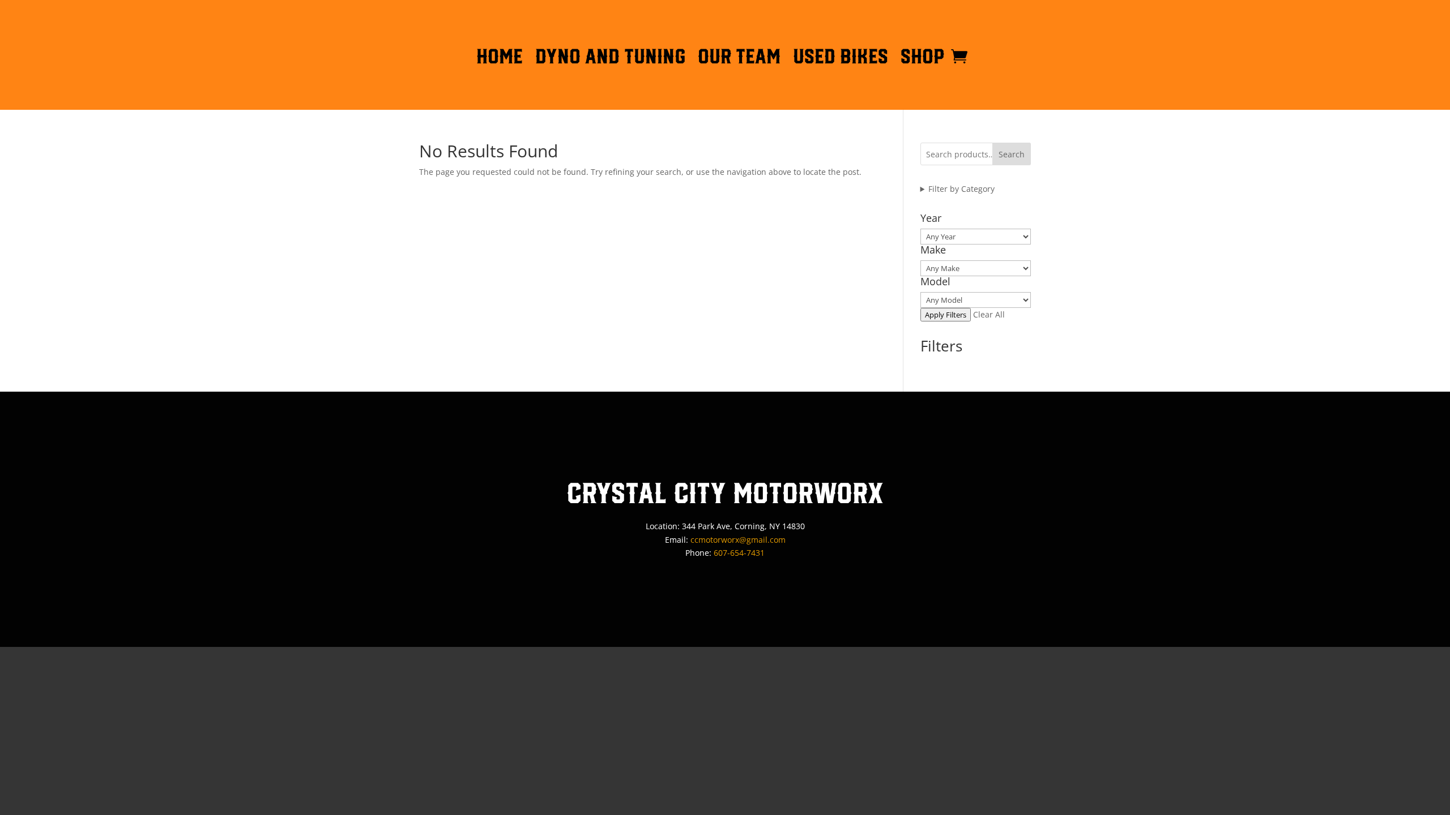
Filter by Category (961, 188)
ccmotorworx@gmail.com (738, 539)
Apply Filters (945, 315)
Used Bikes (840, 58)
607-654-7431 (739, 552)
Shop (923, 58)
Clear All (989, 314)
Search (1012, 154)
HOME (499, 58)
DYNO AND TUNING (610, 58)
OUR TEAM (739, 58)
